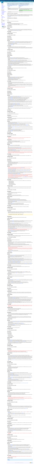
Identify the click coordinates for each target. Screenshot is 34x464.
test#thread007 (18, 104)
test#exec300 (14, 126)
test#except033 (17, 341)
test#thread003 (14, 104)
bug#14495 (27, 124)
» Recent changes (3, 17)
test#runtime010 (14, 430)
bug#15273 (11, 341)
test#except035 (14, 150)
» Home (2, 4)
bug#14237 (12, 444)
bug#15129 (12, 377)
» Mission (2, 5)
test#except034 (17, 279)
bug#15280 (12, 279)
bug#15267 (13, 302)
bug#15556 (19, 147)
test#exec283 (14, 262)
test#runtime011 (14, 324)
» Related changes (3, 23)
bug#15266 (11, 340)
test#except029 (22, 167)
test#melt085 (14, 103)
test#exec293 (9, 412)
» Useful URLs (2, 14)
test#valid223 (11, 450)
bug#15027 (12, 452)
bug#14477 (18, 123)
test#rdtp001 (15, 228)
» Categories (2, 6)
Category (8, 459)
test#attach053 (30, 263)
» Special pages (2, 24)
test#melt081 (25, 170)
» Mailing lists (2, 8)
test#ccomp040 (9, 261)
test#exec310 (14, 123)
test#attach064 (11, 44)
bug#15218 (12, 256)
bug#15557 (12, 57)
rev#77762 (19, 173)
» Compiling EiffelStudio (3, 11)
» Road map (2, 13)
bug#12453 (12, 445)
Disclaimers (16, 462)
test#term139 (28, 170)
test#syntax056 (25, 263)
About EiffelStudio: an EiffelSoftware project (20, 462)
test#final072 (9, 378)
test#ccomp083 (14, 261)
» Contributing (2, 12)
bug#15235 (12, 372)
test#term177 (14, 41)
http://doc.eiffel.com (22, 399)
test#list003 (13, 220)
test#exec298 (27, 125)
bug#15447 (12, 230)
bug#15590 (12, 99)
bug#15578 (11, 64)
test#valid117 (23, 323)
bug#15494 (12, 203)
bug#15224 (21, 283)
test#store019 (14, 359)
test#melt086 (18, 103)
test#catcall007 (18, 262)
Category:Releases (9, 16)
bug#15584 (12, 98)
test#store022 (18, 126)
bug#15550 (12, 97)
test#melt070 (21, 170)
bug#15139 (12, 374)
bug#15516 (12, 145)
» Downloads (2, 7)
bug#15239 (17, 379)
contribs (11, 5)
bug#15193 (26, 408)
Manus (8, 5)
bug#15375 (19, 261)
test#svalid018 (14, 298)
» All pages (2, 16)
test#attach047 (14, 297)
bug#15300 (12, 231)
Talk (9, 5)
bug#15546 (12, 130)
